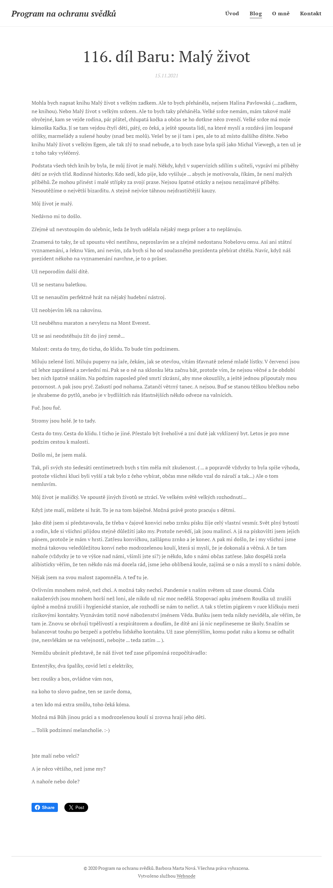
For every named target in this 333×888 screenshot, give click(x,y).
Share (48, 807)
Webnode (186, 876)
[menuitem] (234, 13)
